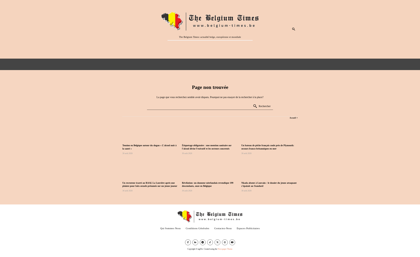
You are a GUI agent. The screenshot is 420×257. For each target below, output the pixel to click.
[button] (294, 29)
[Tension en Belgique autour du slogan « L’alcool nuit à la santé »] (150, 131)
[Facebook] (188, 242)
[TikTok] (210, 242)
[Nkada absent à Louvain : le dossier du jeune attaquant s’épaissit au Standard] (269, 168)
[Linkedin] (195, 242)
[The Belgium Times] (210, 21)
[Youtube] (232, 242)
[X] (217, 242)
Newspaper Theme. (225, 249)
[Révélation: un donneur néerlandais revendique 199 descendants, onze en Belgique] (210, 168)
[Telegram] (203, 242)
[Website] (225, 242)
